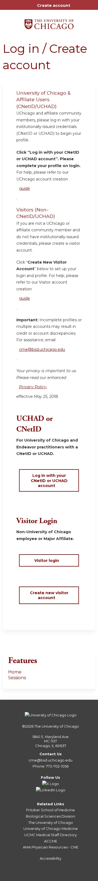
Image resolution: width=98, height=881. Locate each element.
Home (15, 672)
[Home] (49, 22)
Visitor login (46, 560)
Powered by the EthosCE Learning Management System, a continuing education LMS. (76, 877)
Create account (53, 5)
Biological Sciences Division (50, 816)
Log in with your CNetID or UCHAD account (49, 480)
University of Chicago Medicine (50, 828)
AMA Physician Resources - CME (50, 847)
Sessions (17, 677)
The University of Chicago (56, 726)
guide (24, 188)
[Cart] (76, 8)
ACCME (50, 841)
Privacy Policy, (33, 386)
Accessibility (50, 858)
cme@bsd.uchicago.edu (42, 349)
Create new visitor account (49, 595)
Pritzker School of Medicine (50, 810)
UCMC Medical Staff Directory (50, 835)
